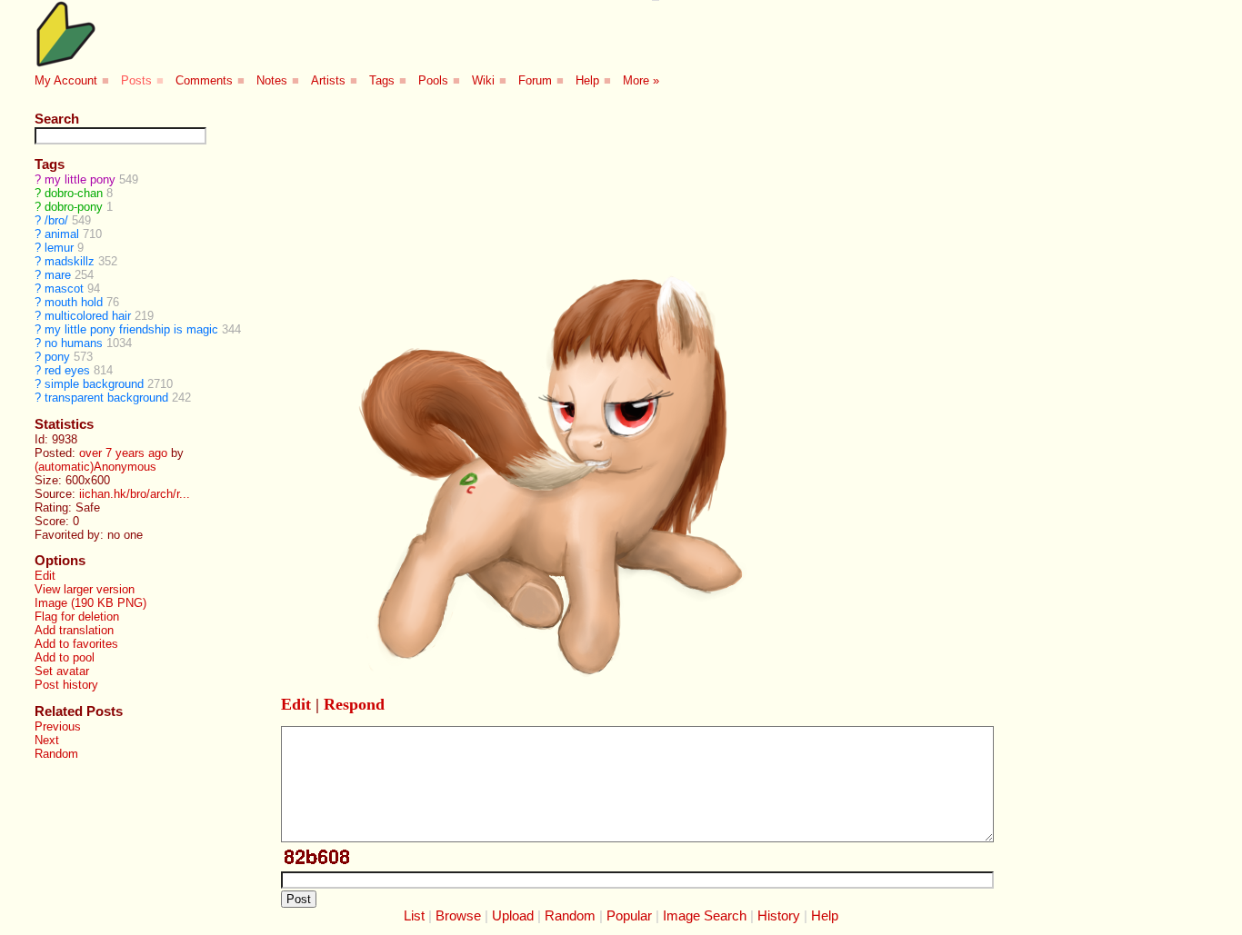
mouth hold (74, 302)
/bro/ (56, 220)
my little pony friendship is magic (131, 329)
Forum (535, 80)
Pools (433, 80)
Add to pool (65, 657)
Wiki (483, 80)
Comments (204, 80)
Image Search (704, 915)
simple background (94, 384)
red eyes (67, 370)
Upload (513, 915)
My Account (66, 80)
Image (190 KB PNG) (90, 603)
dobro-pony (74, 207)
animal (62, 234)
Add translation (74, 630)
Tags (382, 80)
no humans (74, 343)
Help (587, 80)
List (414, 915)
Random (56, 754)
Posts (136, 80)
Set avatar (62, 671)
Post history (66, 684)
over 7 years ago (123, 453)
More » (641, 80)
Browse (458, 915)
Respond (354, 704)
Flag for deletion (77, 616)
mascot (64, 288)
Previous (58, 726)
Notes (271, 80)
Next (47, 740)
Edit (45, 575)
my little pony (80, 179)
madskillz (70, 261)
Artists (328, 80)
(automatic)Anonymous (95, 466)
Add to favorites (76, 644)
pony (57, 356)
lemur (59, 247)
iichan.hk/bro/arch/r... (134, 494)
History (778, 915)
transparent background (106, 397)
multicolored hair (88, 316)
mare (58, 275)
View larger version (85, 589)
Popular (629, 915)
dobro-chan (74, 193)
